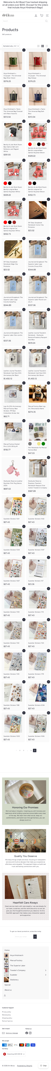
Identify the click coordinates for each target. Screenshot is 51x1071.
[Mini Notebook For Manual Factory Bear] (38, 438)
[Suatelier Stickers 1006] (38, 727)
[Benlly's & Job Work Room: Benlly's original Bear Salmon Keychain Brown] (38, 140)
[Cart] (41, 15)
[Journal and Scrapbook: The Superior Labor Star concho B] (13, 326)
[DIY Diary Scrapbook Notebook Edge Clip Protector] (13, 255)
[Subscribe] (35, 937)
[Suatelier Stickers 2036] (38, 696)
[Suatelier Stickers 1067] (13, 572)
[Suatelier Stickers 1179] (38, 665)
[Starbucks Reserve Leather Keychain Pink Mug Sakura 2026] (13, 474)
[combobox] (25, 21)
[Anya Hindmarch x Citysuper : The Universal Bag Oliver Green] (13, 67)
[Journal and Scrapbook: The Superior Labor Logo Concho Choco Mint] (38, 255)
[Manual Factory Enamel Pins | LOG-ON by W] (13, 436)
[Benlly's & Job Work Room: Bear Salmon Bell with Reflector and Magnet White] (13, 139)
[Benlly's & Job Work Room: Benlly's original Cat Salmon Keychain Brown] (38, 179)
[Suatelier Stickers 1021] (13, 510)
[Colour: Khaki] (39, 443)
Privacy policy (6, 1012)
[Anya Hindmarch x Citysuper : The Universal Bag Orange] (38, 67)
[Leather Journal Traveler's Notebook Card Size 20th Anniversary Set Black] (13, 364)
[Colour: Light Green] (43, 443)
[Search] (46, 21)
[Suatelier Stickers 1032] (38, 510)
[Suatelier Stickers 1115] (38, 603)
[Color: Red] (30, 144)
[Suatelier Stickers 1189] (13, 696)
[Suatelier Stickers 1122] (13, 634)
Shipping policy (7, 1018)
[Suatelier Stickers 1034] (13, 541)
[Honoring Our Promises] (25, 792)
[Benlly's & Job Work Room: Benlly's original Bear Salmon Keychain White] (13, 179)
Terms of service (7, 1021)
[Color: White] (39, 183)
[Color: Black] (39, 144)
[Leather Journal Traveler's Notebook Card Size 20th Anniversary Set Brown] (38, 364)
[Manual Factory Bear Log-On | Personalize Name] (38, 399)
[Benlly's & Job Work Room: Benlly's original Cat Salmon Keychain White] (13, 218)
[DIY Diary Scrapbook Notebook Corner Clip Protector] (38, 216)
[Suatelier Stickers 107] (38, 572)
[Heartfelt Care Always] (25, 887)
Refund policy (6, 1015)
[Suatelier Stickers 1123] (38, 634)
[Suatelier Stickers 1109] (13, 603)
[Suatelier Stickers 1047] (38, 541)
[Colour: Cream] (34, 443)
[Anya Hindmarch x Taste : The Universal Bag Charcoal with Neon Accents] (13, 102)
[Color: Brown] (43, 144)
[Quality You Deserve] (25, 840)
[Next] (34, 750)
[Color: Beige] (34, 144)
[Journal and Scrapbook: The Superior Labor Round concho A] (38, 291)
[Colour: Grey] (30, 443)
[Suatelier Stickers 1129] (13, 665)
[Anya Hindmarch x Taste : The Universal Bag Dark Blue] (38, 102)
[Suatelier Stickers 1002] (13, 727)
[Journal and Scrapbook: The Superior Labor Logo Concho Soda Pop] (13, 291)
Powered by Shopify (24, 1066)
